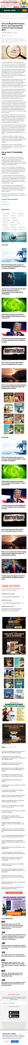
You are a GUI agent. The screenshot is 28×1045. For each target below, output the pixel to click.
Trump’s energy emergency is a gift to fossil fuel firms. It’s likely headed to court (13, 577)
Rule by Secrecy (6, 229)
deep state (8, 39)
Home (3, 21)
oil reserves (11, 41)
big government (7, 38)
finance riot (7, 40)
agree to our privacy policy (14, 1038)
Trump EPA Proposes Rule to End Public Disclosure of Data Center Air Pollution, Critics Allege (13, 824)
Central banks (8, 21)
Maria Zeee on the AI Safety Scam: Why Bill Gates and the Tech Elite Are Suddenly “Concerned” (12, 859)
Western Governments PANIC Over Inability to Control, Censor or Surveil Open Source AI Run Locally (14, 947)
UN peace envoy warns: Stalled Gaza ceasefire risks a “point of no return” (13, 806)
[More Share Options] (12, 36)
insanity (17, 40)
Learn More (6, 1041)
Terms (11, 1023)
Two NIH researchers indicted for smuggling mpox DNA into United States (12, 790)
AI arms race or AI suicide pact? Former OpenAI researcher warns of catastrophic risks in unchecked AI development (14, 291)
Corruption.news (5, 196)
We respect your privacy (14, 1006)
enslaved (19, 39)
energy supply (14, 39)
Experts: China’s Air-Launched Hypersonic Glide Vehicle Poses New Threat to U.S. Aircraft (13, 796)
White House (12, 42)
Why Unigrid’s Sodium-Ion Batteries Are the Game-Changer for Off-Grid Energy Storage (12, 775)
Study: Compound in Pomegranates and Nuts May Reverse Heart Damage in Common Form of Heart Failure (13, 870)
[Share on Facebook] (7, 36)
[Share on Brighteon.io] (5, 36)
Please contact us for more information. (10, 610)
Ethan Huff (9, 32)
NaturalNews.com (6, 204)
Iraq (20, 40)
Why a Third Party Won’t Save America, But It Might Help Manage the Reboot (13, 888)
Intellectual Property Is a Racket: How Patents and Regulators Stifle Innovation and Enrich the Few (13, 830)
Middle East (23, 40)
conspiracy (16, 38)
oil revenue (17, 41)
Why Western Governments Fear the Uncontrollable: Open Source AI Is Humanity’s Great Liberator (13, 817)
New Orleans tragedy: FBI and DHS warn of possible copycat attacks (12, 363)
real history (22, 41)
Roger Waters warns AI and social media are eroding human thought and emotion (12, 763)
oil (8, 41)
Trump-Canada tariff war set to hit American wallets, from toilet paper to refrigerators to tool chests (13, 842)
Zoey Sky (9, 360)
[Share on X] (10, 36)
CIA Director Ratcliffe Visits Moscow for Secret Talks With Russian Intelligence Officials (13, 752)
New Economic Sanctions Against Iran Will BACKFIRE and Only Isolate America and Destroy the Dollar (13, 984)
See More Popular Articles (14, 892)
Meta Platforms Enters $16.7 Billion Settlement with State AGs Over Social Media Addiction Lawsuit (13, 769)
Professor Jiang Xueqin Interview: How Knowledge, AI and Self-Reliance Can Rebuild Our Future (12, 974)
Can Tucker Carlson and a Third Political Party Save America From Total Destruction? (14, 955)
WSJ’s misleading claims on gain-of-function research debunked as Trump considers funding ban (13, 266)
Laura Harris (10, 336)
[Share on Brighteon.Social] (3, 36)
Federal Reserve (6, 220)
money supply (4, 41)
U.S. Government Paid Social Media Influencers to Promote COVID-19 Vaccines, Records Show (14, 836)
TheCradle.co (4, 201)
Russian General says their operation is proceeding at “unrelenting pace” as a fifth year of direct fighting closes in (14, 758)
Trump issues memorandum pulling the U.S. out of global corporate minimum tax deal (14, 340)
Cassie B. (9, 312)
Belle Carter (10, 383)
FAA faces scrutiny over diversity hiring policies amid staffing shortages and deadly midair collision (14, 386)
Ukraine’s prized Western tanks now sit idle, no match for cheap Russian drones (13, 801)
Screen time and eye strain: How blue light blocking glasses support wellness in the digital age (13, 877)
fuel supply (12, 40)
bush (12, 38)
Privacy (7, 1023)
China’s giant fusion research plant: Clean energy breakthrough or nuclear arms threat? (13, 316)
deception (4, 39)
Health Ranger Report (7, 918)
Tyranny (8, 42)
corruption (21, 38)
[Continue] (25, 1003)
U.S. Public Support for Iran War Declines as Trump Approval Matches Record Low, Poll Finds (13, 853)
